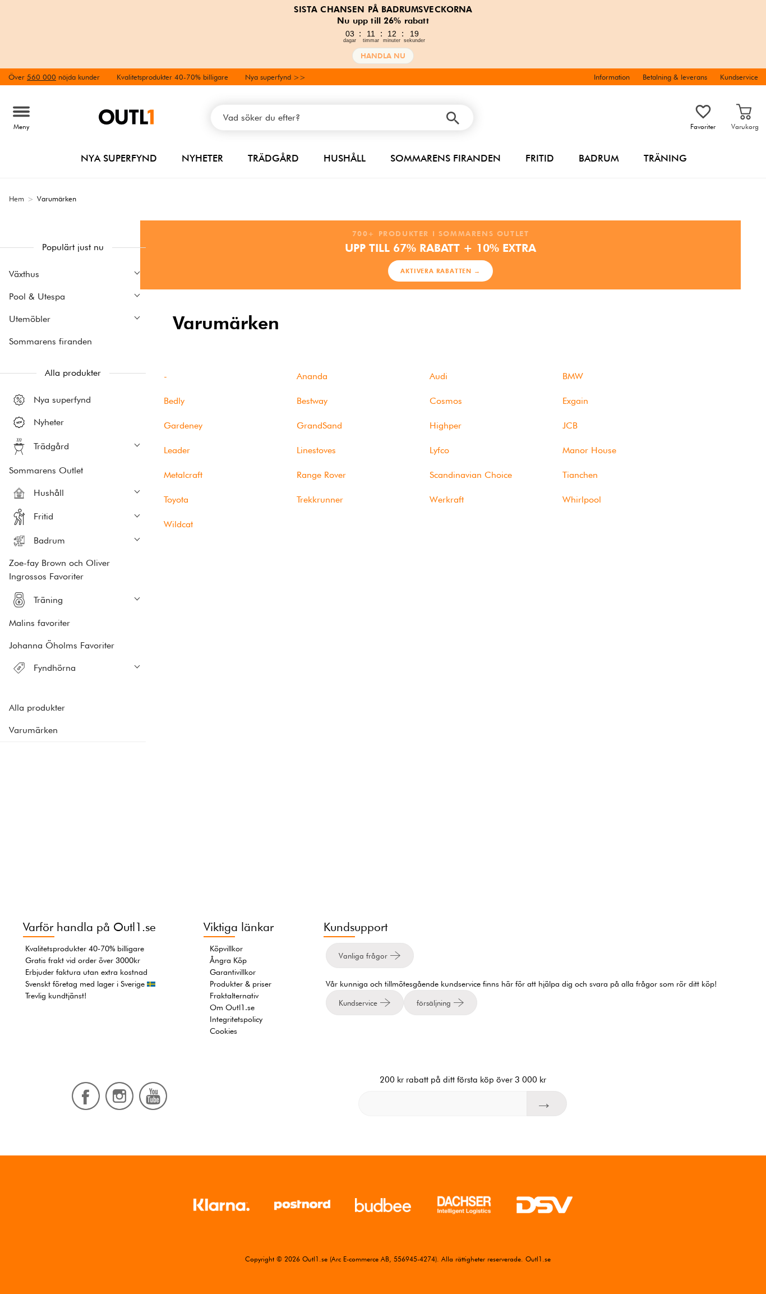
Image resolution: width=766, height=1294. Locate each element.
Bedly (174, 400)
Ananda (312, 376)
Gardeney (183, 425)
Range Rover (321, 474)
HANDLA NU (383, 56)
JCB (570, 425)
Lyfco (439, 450)
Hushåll (345, 158)
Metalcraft (183, 474)
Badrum (599, 158)
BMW (572, 376)
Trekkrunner (320, 499)
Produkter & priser (240, 983)
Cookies (223, 1030)
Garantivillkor (233, 972)
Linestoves (316, 450)
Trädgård (273, 158)
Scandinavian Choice (471, 474)
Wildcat (178, 524)
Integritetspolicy (236, 1019)
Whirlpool (581, 499)
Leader (177, 450)
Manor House (589, 450)
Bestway (312, 400)
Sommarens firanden (445, 158)
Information (612, 76)
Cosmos (446, 400)
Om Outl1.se (232, 1007)
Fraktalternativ (234, 995)
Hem (16, 198)
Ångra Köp (228, 960)
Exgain (575, 400)
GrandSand (319, 425)
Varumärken (33, 730)
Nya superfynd (119, 158)
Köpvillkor (226, 948)
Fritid (539, 158)
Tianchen (580, 474)
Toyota (176, 499)
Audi (438, 376)
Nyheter (202, 158)
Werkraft (447, 499)
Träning (665, 158)
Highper (446, 425)
